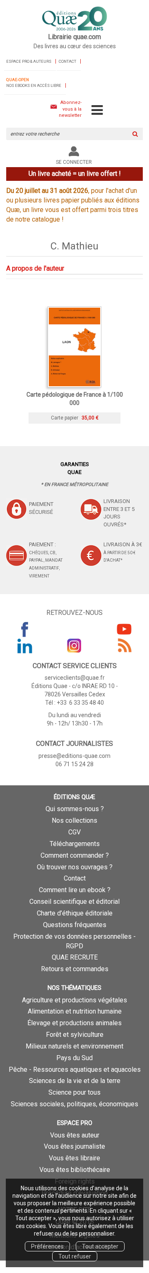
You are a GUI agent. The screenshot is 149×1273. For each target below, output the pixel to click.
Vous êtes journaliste (74, 1146)
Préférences (47, 1246)
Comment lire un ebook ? (75, 890)
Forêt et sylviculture (74, 1035)
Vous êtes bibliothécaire (74, 1170)
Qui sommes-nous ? (75, 809)
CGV (74, 832)
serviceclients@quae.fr (75, 677)
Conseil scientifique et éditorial (74, 901)
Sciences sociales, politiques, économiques (74, 1104)
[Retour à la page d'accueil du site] (74, 19)
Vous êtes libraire (74, 1158)
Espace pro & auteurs (28, 61)
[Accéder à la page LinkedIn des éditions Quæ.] (25, 645)
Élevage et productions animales (74, 1023)
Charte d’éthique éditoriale (75, 913)
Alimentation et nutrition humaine (75, 1011)
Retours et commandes (74, 969)
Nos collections (74, 820)
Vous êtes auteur (74, 1135)
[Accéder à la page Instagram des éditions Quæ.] (74, 645)
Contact (67, 61)
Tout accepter (100, 1246)
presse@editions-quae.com (74, 755)
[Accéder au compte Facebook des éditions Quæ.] (25, 629)
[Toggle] (97, 110)
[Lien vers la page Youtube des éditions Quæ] (124, 629)
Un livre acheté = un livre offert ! (75, 174)
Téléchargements (75, 844)
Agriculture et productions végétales (74, 1000)
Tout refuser (74, 1256)
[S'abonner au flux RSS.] (124, 645)
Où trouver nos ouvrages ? (75, 867)
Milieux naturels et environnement (74, 1046)
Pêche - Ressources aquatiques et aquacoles (75, 1069)
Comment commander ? (75, 855)
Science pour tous (74, 1092)
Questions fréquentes (74, 925)
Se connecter (74, 162)
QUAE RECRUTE (75, 957)
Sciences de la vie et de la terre (74, 1081)
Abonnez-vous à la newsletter (70, 109)
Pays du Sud (74, 1058)
